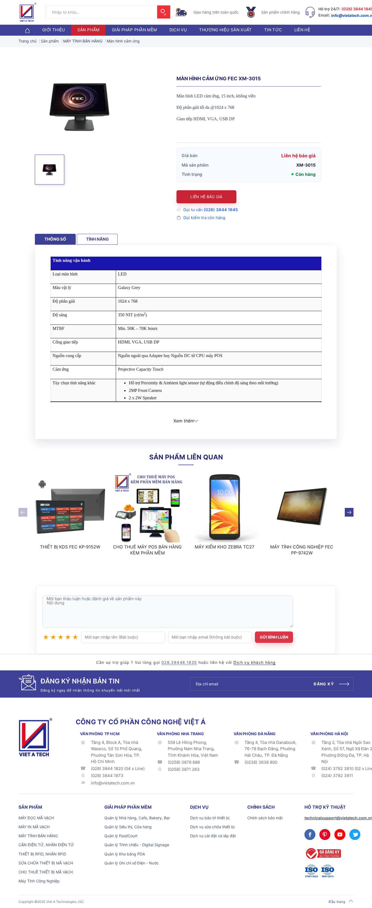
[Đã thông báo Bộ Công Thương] (322, 853)
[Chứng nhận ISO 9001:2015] (327, 871)
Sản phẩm (88, 30)
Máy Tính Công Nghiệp (39, 881)
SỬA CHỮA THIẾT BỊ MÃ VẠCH (46, 863)
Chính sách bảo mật (265, 817)
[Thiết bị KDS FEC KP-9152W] (70, 507)
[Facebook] (309, 834)
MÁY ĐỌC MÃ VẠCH (36, 817)
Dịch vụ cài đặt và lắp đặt (213, 835)
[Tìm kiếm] (163, 12)
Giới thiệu (53, 30)
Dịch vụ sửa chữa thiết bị (212, 826)
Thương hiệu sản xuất (225, 30)
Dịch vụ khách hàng (254, 662)
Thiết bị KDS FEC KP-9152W (70, 547)
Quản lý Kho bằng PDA (124, 854)
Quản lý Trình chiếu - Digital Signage (136, 844)
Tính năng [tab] (97, 239)
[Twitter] (354, 834)
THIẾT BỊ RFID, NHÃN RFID (42, 854)
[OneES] (35, 737)
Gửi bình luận (274, 637)
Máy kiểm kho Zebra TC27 (224, 547)
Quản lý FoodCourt (121, 835)
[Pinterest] (324, 834)
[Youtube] (339, 834)
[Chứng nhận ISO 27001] (311, 871)
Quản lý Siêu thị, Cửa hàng (128, 826)
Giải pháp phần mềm (134, 30)
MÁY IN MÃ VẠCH (34, 826)
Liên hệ (302, 30)
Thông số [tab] (55, 239)
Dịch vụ (178, 30)
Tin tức (273, 30)
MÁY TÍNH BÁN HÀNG (38, 835)
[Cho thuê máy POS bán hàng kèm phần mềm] (147, 507)
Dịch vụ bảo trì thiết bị (209, 817)
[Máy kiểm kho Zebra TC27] (224, 507)
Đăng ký (324, 684)
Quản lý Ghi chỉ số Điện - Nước (131, 863)
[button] (49, 170)
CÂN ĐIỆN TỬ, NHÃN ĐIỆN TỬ (46, 844)
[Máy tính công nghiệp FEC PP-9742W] (302, 507)
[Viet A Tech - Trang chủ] (28, 12)
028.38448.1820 (179, 662)
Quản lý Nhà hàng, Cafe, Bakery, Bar (137, 817)
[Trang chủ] (27, 30)
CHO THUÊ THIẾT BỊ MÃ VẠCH (46, 872)
